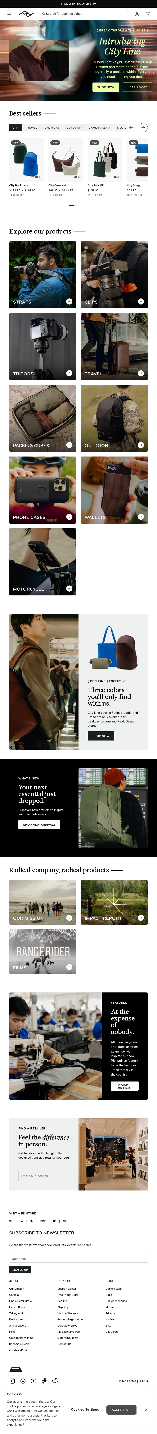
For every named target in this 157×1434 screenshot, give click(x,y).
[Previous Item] (131, 127)
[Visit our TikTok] (44, 1381)
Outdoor (73, 127)
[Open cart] (147, 14)
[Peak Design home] (26, 14)
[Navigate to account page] (137, 14)
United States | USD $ (133, 1381)
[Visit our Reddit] (55, 1381)
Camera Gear (99, 127)
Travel (31, 127)
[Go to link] (69, 301)
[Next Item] (143, 127)
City (15, 127)
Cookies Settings (85, 1410)
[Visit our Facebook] (23, 1381)
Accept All (122, 1410)
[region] (78, 1409)
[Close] (146, 1409)
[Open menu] (9, 14)
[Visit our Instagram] (12, 1381)
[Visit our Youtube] (34, 1381)
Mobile (122, 127)
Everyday (52, 127)
